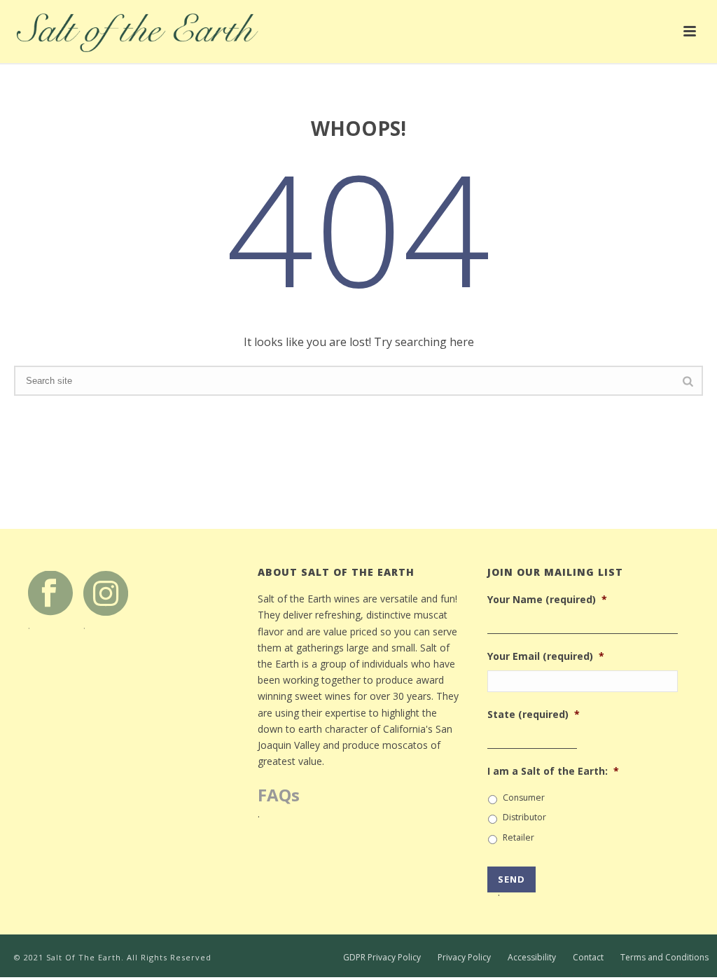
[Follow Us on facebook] (50, 592)
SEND (511, 882)
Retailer (518, 837)
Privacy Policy (464, 957)
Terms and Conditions (664, 957)
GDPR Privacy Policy (382, 957)
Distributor (524, 817)
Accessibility (532, 957)
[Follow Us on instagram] (105, 592)
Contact (588, 957)
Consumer (524, 797)
